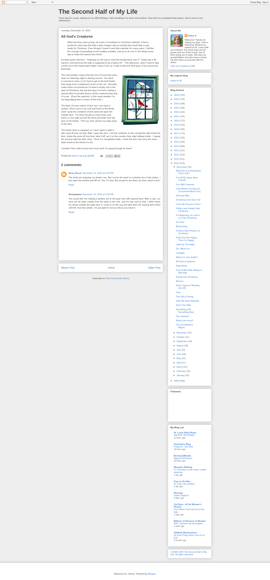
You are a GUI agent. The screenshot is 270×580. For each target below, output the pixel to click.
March (180, 367)
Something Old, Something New (185, 310)
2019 (177, 125)
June (179, 354)
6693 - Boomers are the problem (188, 523)
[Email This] (107, 156)
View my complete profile (182, 66)
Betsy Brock (75, 173)
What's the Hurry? (185, 320)
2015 (177, 142)
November (182, 332)
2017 (177, 133)
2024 (177, 103)
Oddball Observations (185, 532)
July (179, 350)
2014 (177, 146)
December (182, 167)
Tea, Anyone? (182, 316)
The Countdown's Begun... (184, 326)
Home (111, 267)
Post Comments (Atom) (117, 278)
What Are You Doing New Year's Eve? (188, 172)
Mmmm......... (182, 281)
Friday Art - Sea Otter (183, 447)
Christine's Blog (182, 444)
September (182, 341)
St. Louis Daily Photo (185, 432)
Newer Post (68, 267)
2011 (176, 159)
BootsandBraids (182, 455)
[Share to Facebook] (116, 156)
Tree (178, 292)
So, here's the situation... (185, 484)
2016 (177, 137)
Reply (71, 184)
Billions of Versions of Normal (189, 521)
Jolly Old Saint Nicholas (187, 301)
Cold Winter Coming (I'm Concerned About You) (188, 190)
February (181, 371)
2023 (177, 108)
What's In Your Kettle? (187, 257)
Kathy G (192, 35)
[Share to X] (113, 156)
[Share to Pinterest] (118, 156)
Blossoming (181, 226)
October (181, 337)
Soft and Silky (182, 195)
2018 (177, 129)
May (179, 358)
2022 (177, 112)
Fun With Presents (185, 184)
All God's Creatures (185, 261)
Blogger (152, 574)
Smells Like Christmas (187, 277)
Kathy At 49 (176, 80)
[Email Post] (101, 155)
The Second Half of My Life (98, 11)
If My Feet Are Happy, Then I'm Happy (186, 238)
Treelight (180, 253)
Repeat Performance (183, 458)
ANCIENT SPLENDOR (184, 435)
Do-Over (180, 222)
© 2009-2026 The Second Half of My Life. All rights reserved (188, 553)
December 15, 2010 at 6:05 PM (97, 194)
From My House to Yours (188, 204)
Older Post (154, 267)
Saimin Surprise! (181, 495)
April (179, 362)
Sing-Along (181, 265)
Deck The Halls (183, 305)
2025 (177, 99)
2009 (177, 380)
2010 (177, 163)
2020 (177, 120)
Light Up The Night (185, 244)
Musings (178, 493)
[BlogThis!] (110, 156)
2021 (177, 116)
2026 (177, 95)
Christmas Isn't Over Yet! (188, 199)
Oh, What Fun (183, 248)
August (180, 345)
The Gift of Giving (184, 296)
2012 (177, 154)
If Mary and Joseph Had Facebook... (188, 209)
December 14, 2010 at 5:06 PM (97, 173)
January (181, 375)
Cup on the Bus (182, 481)
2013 (177, 150)
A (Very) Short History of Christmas (188, 232)
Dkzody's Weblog (183, 467)
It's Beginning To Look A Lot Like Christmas (187, 216)
